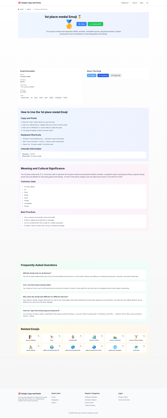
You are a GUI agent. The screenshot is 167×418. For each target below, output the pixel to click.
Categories (54, 400)
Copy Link (116, 75)
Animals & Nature (90, 400)
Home (21, 9)
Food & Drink (89, 403)
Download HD (96, 24)
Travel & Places (90, 405)
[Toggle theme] (147, 2)
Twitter (92, 75)
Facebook (104, 75)
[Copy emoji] (38, 335)
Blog (141, 3)
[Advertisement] (70, 53)
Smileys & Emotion (91, 397)
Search (134, 3)
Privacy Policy (123, 397)
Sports (29, 9)
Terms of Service (124, 400)
